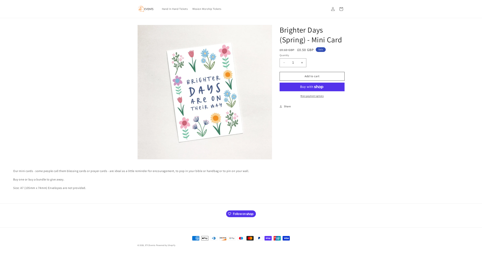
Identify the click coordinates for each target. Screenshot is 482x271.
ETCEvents (150, 245)
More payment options (312, 95)
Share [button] (287, 106)
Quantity (284, 55)
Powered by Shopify (165, 245)
